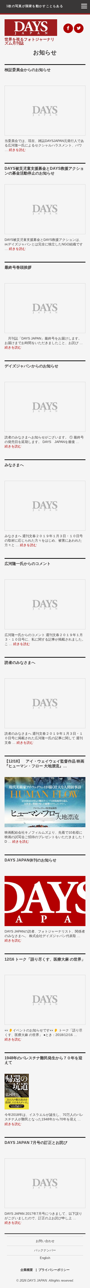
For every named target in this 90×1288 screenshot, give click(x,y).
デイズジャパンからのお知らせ (31, 366)
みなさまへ (14, 465)
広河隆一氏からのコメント (28, 564)
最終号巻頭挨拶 (18, 267)
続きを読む (17, 150)
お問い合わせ (45, 1241)
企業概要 (26, 1270)
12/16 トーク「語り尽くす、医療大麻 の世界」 (45, 959)
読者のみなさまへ (20, 663)
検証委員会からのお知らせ (28, 70)
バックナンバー (45, 1250)
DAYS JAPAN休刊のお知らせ (30, 860)
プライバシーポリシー (54, 1270)
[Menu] (84, 6)
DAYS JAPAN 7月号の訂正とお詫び (36, 1143)
